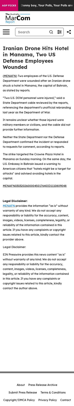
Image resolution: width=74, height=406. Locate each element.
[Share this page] (68, 32)
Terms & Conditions (53, 392)
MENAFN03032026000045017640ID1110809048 (35, 186)
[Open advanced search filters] (59, 32)
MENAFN (10, 76)
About (21, 385)
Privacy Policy (47, 400)
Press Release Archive (42, 385)
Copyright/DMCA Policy (19, 400)
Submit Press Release (23, 392)
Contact (65, 400)
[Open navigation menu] (6, 32)
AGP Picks (9, 5)
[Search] (51, 32)
